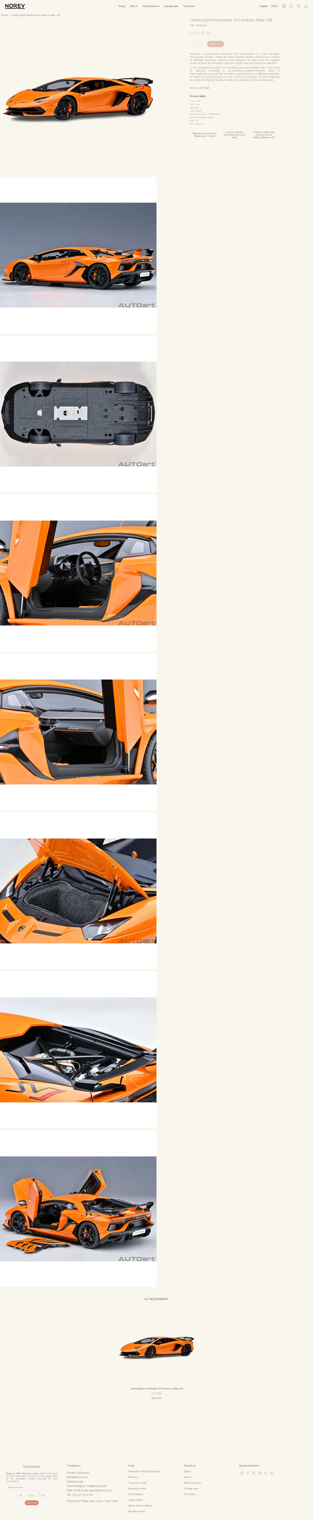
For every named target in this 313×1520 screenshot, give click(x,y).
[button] (122, 6)
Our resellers (135, 1494)
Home (4, 15)
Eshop (187, 1471)
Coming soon (191, 1488)
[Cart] (306, 6)
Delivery (132, 1477)
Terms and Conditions (140, 1505)
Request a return (137, 1488)
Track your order (137, 1482)
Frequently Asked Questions (144, 1471)
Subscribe (31, 1502)
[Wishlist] (298, 6)
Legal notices (135, 1499)
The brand (189, 1494)
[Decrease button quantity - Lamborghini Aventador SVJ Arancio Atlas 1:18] (193, 44)
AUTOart (204, 88)
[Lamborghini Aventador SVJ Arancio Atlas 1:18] (157, 1346)
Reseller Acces (136, 1511)
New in (187, 1477)
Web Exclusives (192, 1482)
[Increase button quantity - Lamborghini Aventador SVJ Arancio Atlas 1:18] (202, 44)
